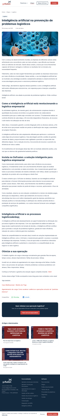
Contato (54, 3)
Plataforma (23, 3)
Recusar (42, 414)
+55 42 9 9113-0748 (7, 386)
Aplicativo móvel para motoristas (30, 382)
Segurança (44, 394)
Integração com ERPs (27, 403)
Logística (14, 12)
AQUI (49, 272)
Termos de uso (45, 389)
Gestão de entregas (27, 398)
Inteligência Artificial (27, 405)
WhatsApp (16, 297)
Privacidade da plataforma (48, 392)
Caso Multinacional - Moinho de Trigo (14, 285)
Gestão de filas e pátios (28, 393)
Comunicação (25, 400)
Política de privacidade (47, 387)
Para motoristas (45, 382)
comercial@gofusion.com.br (9, 387)
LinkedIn (27, 297)
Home (3, 12)
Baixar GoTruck (42, 3)
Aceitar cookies (52, 414)
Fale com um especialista (30, 312)
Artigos (32, 3)
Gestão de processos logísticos (30, 395)
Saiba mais (4, 415)
